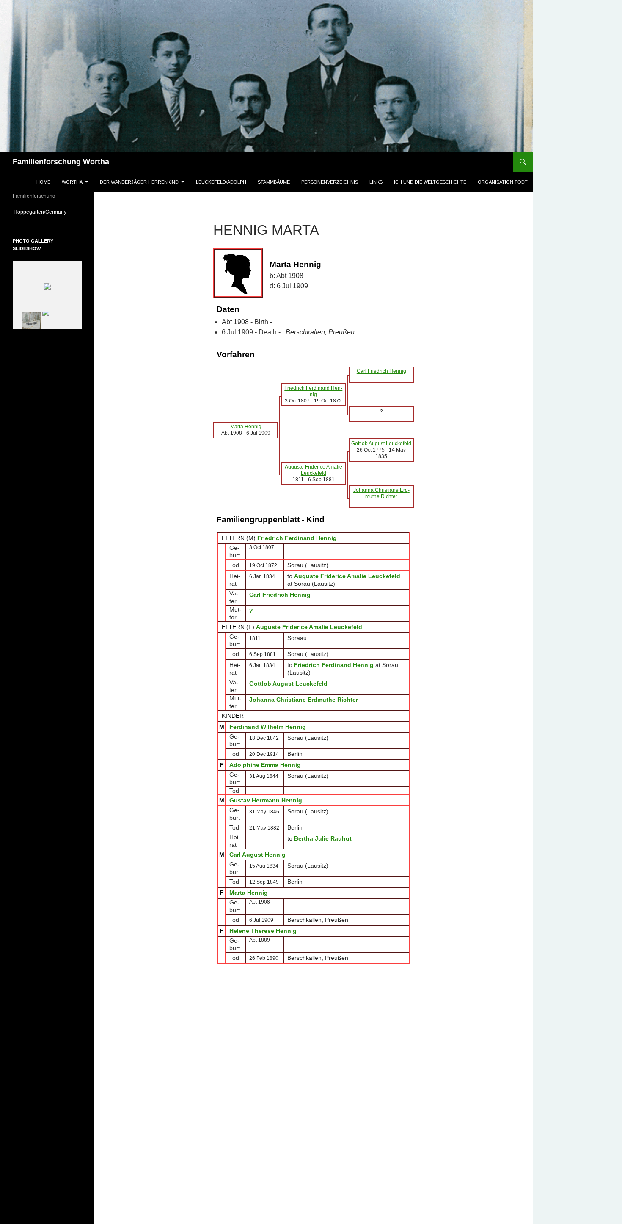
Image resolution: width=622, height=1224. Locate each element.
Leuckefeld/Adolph (221, 182)
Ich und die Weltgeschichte (430, 182)
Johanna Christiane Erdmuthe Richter (303, 699)
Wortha (72, 182)
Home (43, 182)
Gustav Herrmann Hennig (265, 800)
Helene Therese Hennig (263, 930)
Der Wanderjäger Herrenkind (139, 182)
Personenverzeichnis (329, 182)
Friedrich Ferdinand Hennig (297, 538)
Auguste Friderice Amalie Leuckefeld (309, 626)
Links (376, 182)
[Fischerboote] (57, 321)
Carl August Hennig (257, 854)
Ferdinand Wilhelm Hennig (267, 726)
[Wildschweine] (26, 320)
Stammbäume (274, 182)
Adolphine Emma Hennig (265, 764)
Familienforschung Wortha (61, 161)
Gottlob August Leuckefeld (288, 683)
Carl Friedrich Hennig (280, 594)
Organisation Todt (503, 182)
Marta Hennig (248, 892)
